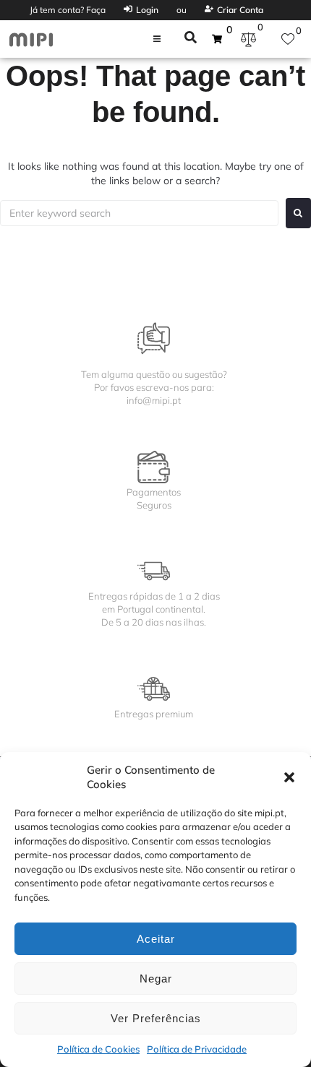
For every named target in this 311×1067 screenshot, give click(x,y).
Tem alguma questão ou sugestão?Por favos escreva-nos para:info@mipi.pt (154, 387)
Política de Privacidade (197, 1049)
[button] (289, 777)
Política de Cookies (98, 1049)
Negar (156, 978)
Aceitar (156, 939)
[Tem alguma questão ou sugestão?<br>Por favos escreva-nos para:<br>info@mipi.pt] (153, 338)
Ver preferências (156, 1018)
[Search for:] (139, 213)
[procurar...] (190, 39)
